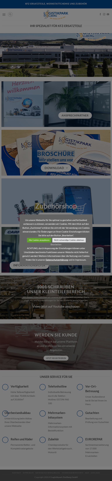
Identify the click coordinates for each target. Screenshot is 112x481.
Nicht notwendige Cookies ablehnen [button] (69, 240)
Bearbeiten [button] (56, 244)
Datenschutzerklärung (57, 259)
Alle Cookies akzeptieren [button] (39, 240)
